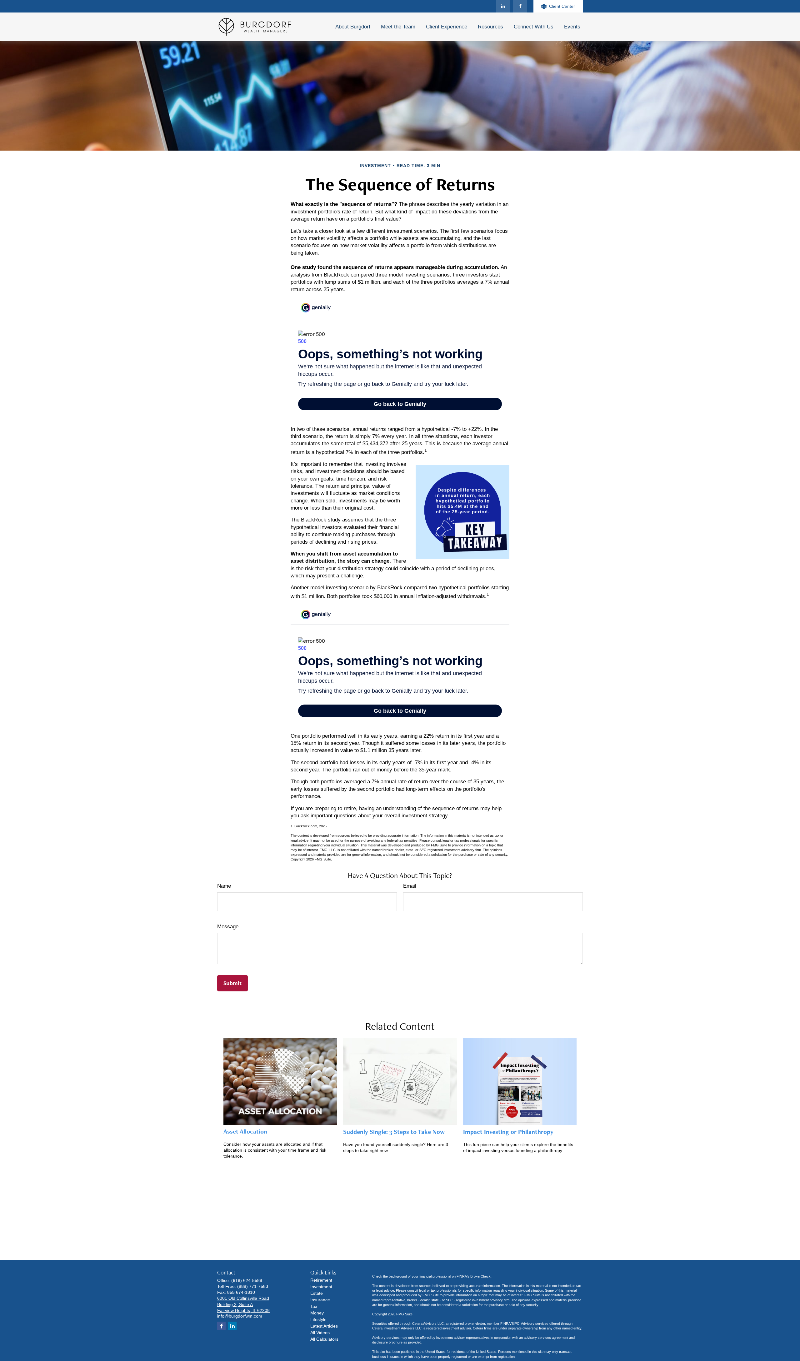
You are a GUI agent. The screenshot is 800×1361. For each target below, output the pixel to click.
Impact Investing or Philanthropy (508, 1132)
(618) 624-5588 (246, 1280)
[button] (353, 27)
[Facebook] (520, 6)
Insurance (320, 1299)
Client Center (562, 6)
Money (317, 1312)
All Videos (320, 1332)
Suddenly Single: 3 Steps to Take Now (394, 1132)
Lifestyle (318, 1319)
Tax (313, 1306)
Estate (316, 1293)
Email (409, 886)
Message (227, 927)
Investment (321, 1286)
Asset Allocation (245, 1131)
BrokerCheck (480, 1276)
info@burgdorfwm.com (239, 1316)
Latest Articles (324, 1326)
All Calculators (324, 1339)
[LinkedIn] (503, 6)
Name (224, 886)
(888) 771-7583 (252, 1286)
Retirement (321, 1280)
